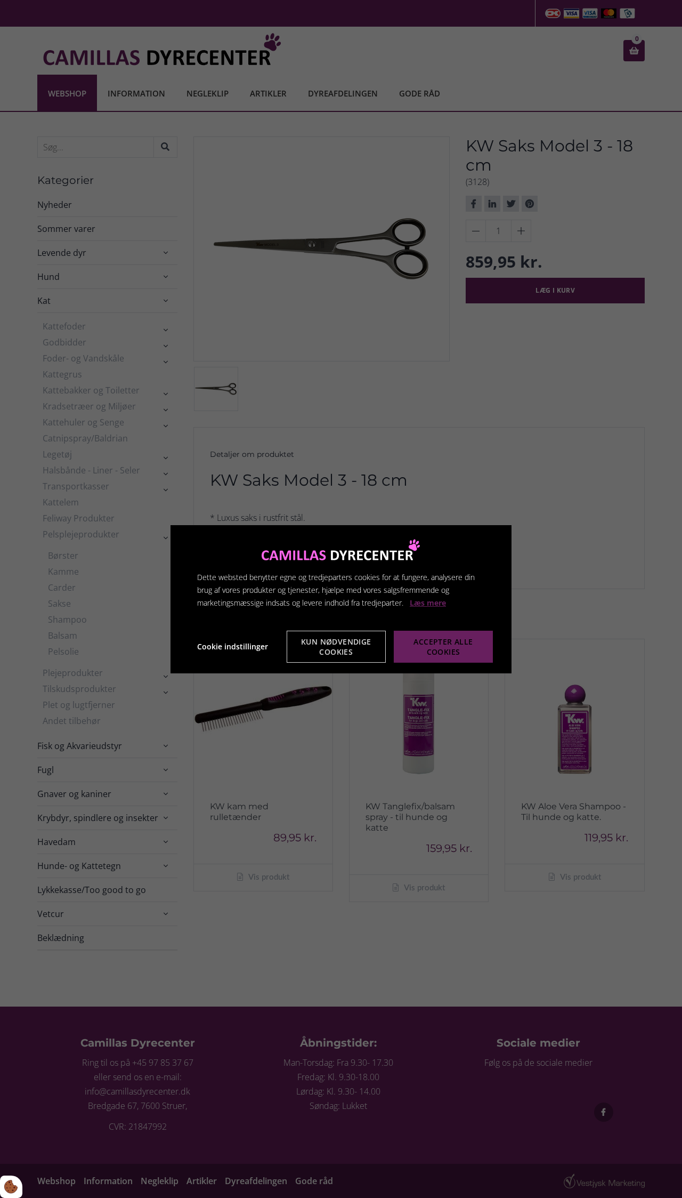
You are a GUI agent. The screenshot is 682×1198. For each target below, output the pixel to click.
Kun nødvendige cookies (336, 647)
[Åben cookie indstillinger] (11, 1187)
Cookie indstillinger (232, 646)
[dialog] (341, 599)
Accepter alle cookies (443, 647)
